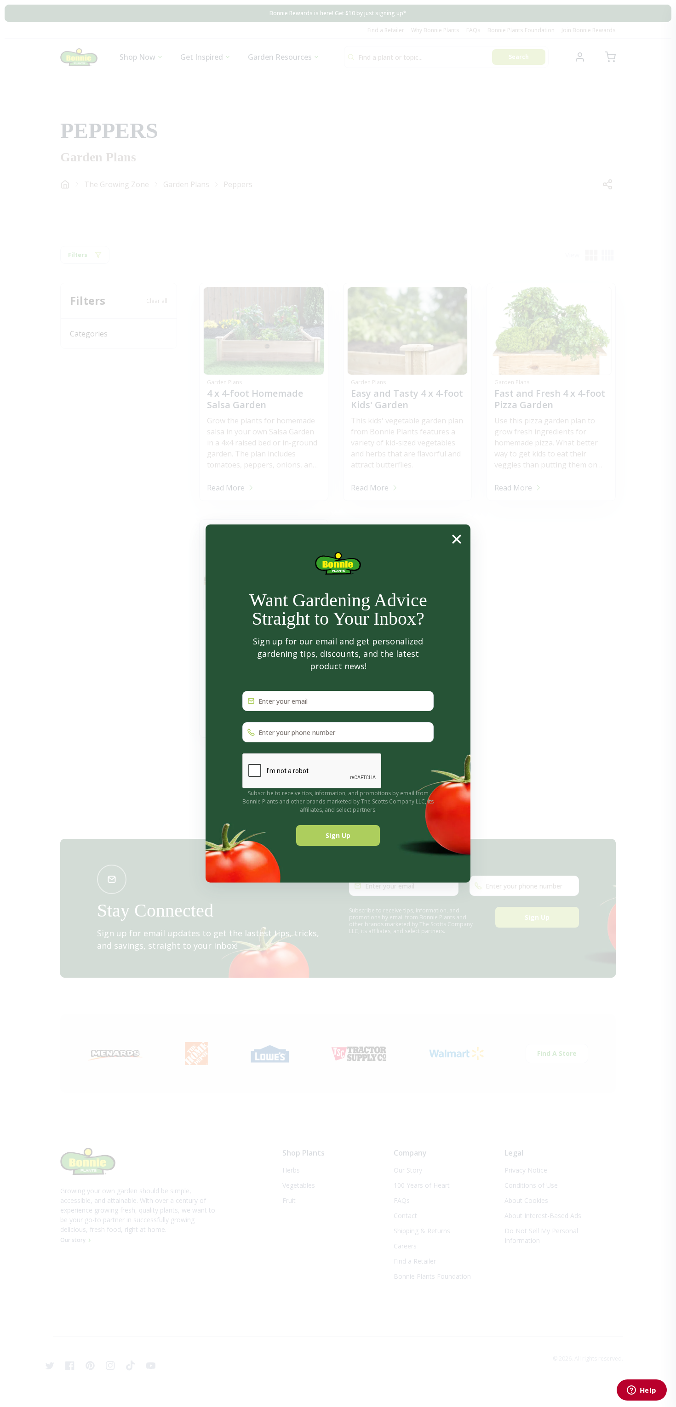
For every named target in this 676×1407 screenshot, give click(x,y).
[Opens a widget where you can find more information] (641, 1390)
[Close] (456, 539)
